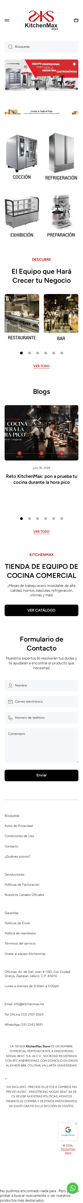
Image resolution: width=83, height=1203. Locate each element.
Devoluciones (14, 874)
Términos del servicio (20, 943)
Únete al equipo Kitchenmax (25, 954)
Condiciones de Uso (19, 836)
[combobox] (41, 47)
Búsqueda (12, 816)
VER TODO (41, 366)
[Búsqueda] (9, 47)
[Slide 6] (61, 353)
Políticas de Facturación (22, 885)
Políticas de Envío (17, 923)
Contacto (11, 846)
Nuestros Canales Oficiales (24, 895)
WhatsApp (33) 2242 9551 (24, 1025)
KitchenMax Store (68, 1150)
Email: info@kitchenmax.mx (24, 1004)
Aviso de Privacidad (19, 826)
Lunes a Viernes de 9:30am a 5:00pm (32, 986)
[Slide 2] (29, 353)
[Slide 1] (21, 353)
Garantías (11, 913)
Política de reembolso (20, 933)
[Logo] (41, 20)
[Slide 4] (45, 353)
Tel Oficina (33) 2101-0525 (24, 1014)
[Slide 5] (53, 353)
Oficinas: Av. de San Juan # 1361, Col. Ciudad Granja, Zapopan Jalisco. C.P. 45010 (37, 974)
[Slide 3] (37, 353)
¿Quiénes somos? (17, 856)
